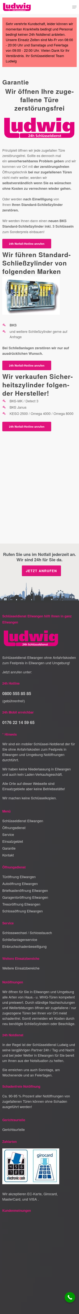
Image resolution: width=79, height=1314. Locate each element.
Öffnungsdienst (14, 827)
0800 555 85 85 (16, 693)
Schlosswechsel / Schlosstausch (27, 932)
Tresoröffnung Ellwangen (21, 904)
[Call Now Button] (70, 1297)
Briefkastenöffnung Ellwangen (25, 890)
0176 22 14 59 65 (18, 722)
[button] (74, 7)
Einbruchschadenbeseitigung (24, 946)
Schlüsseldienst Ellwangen (22, 820)
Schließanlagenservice (19, 939)
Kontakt (8, 854)
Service (8, 834)
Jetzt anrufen (41, 570)
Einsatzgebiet (12, 841)
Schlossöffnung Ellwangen (22, 910)
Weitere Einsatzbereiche (21, 968)
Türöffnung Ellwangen (19, 876)
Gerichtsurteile (13, 1129)
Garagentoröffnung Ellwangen (25, 897)
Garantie (9, 848)
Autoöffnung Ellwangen (20, 883)
